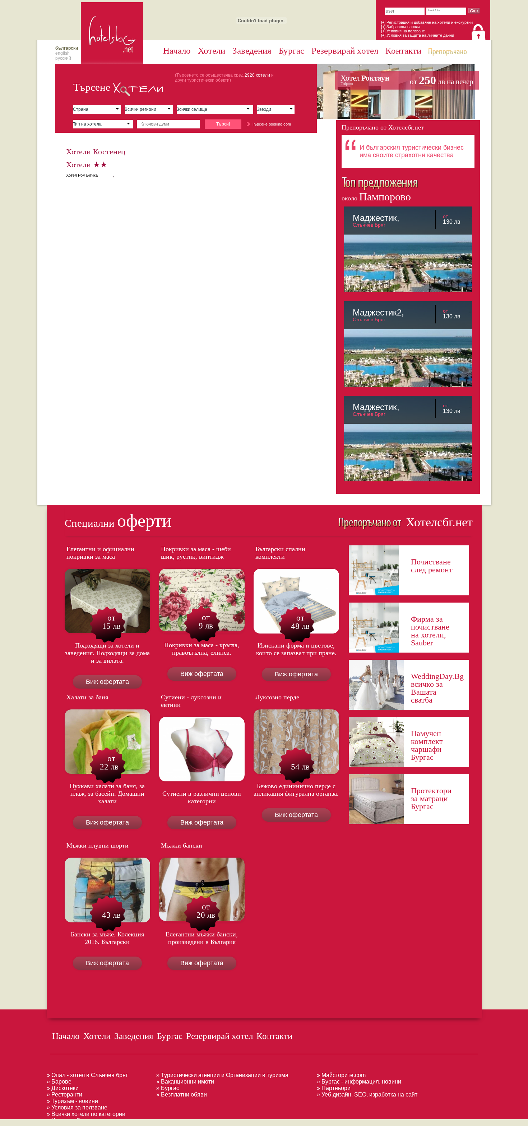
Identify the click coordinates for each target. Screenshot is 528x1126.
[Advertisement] (130, 1122)
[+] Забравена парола (400, 26)
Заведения (252, 50)
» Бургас (167, 1088)
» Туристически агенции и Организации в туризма (222, 1075)
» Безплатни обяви (181, 1094)
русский (63, 58)
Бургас (291, 50)
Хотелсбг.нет (438, 522)
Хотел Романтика (82, 175)
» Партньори (334, 1088)
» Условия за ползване (77, 1107)
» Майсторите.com (341, 1075)
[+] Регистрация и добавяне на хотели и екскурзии (427, 22)
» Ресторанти (64, 1094)
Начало (177, 50)
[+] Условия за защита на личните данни (417, 35)
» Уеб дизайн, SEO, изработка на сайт (367, 1094)
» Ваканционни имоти (185, 1082)
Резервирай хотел (344, 50)
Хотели (211, 50)
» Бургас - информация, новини (359, 1082)
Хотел (407, 80)
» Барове (59, 1082)
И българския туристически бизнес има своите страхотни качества (412, 151)
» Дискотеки (63, 1088)
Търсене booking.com (271, 124)
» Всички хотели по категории (86, 1114)
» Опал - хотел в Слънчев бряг (87, 1075)
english (62, 53)
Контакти (403, 50)
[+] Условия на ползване (403, 31)
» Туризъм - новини (72, 1101)
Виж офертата (107, 681)
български (66, 48)
